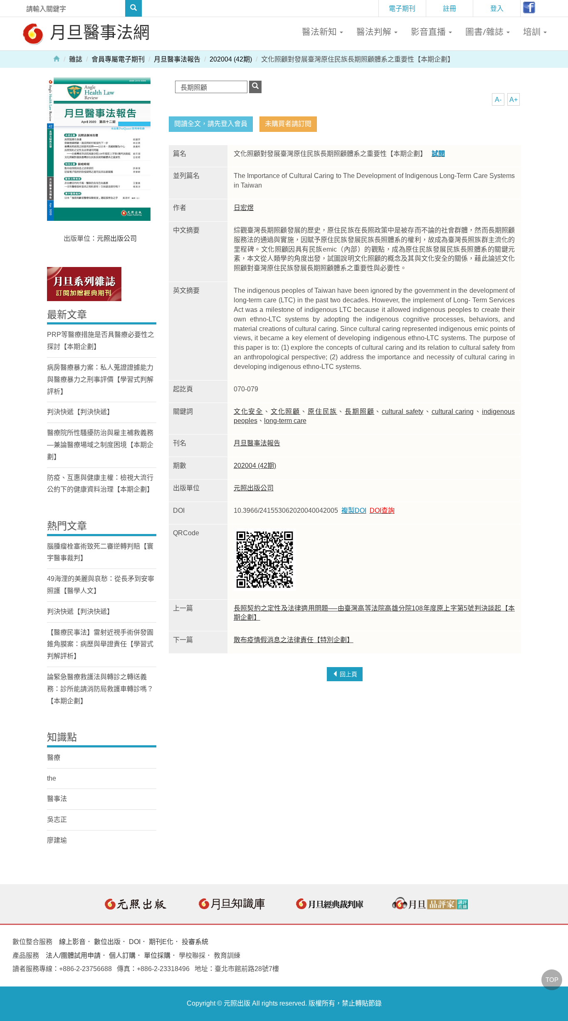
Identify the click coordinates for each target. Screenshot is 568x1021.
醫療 (53, 757)
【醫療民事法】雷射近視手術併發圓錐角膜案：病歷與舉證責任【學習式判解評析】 (100, 644)
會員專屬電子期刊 (118, 59)
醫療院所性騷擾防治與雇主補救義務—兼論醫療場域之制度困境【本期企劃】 (100, 444)
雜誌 (75, 59)
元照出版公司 (254, 488)
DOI (135, 941)
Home (56, 58)
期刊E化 (161, 941)
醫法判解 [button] (374, 31)
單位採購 (157, 955)
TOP (552, 979)
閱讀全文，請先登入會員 (210, 123)
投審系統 (195, 941)
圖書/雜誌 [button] (485, 31)
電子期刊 (402, 8)
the (51, 778)
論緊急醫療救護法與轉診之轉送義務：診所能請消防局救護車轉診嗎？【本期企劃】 (100, 689)
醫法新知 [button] (320, 31)
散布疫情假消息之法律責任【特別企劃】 (293, 639)
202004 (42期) (231, 59)
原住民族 (322, 411)
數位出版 (107, 941)
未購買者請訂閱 (288, 123)
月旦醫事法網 (98, 31)
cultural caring (453, 411)
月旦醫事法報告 (177, 59)
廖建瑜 (57, 840)
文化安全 (248, 411)
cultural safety (402, 411)
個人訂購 (122, 955)
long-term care (285, 420)
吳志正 (57, 819)
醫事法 (57, 798)
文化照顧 (285, 411)
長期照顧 (359, 411)
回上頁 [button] (347, 674)
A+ (513, 99)
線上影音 (72, 941)
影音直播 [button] (429, 31)
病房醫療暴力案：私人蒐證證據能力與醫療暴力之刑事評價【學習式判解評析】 (100, 379)
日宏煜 (244, 207)
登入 (497, 8)
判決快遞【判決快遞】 (80, 411)
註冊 (449, 8)
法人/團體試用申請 (73, 955)
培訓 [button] (533, 31)
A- (498, 99)
